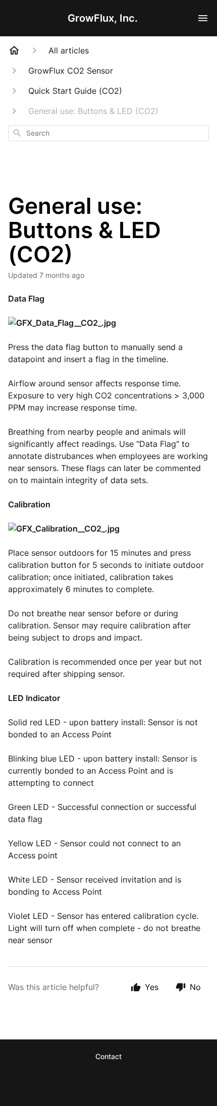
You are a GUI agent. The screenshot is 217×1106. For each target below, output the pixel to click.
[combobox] (108, 133)
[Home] (14, 50)
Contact (108, 1056)
